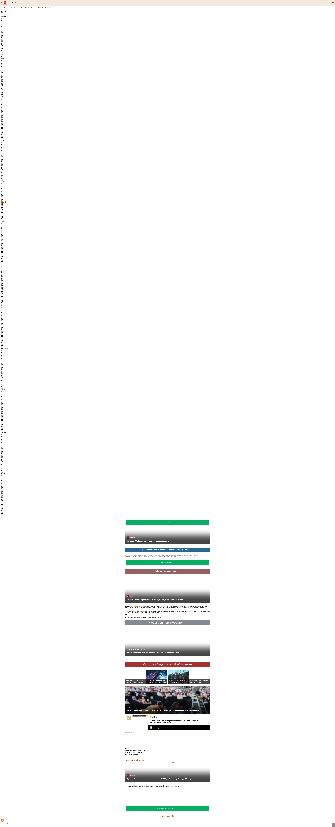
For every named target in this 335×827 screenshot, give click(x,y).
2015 (10, 8)
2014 (6, 8)
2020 (27, 8)
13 (2, 239)
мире (140, 556)
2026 (48, 8)
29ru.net (8, 823)
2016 (13, 8)
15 (2, 202)
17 (2, 163)
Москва (172, 556)
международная (138, 606)
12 (2, 156)
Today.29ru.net (129, 732)
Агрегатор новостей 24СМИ (167, 762)
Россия (176, 556)
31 (2, 57)
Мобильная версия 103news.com (167, 808)
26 (2, 175)
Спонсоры (167, 522)
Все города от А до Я (167, 562)
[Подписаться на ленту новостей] (2, 820)
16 (3, 202)
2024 (41, 8)
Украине (135, 556)
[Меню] (333, 2)
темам (143, 556)
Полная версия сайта (167, 816)
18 (2, 40)
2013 (3, 8)
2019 (24, 8)
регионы (166, 556)
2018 (20, 8)
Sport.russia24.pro (130, 669)
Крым (169, 556)
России (130, 556)
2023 (38, 8)
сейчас (126, 556)
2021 (31, 8)
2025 (45, 8)
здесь (195, 555)
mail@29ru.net (12, 825)
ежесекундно (154, 556)
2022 (34, 8)
